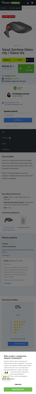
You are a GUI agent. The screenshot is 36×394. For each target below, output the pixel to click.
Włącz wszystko (18, 389)
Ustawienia (18, 384)
